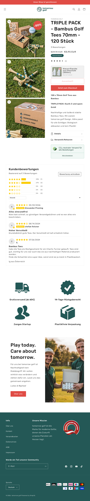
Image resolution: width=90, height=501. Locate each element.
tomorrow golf (16, 495)
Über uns (18, 394)
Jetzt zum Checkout (67, 88)
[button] (5, 9)
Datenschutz (11, 442)
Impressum (10, 453)
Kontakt (9, 431)
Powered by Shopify (28, 495)
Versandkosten (12, 437)
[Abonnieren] (45, 466)
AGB (7, 447)
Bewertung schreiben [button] (70, 174)
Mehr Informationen (67, 155)
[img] (22, 205)
